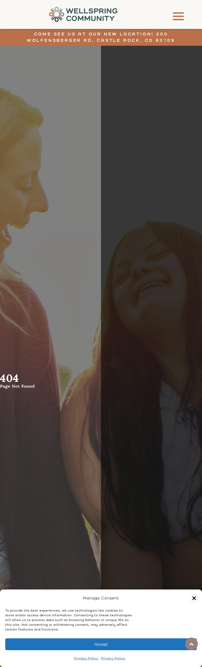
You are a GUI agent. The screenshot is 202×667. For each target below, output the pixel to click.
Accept (101, 644)
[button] (194, 598)
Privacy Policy (86, 658)
